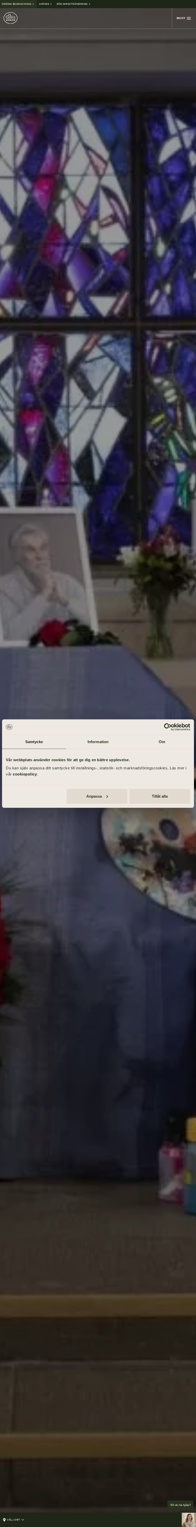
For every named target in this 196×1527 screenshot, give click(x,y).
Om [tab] (162, 742)
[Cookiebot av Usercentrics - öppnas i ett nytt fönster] (167, 727)
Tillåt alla (160, 796)
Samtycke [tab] (34, 742)
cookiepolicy (25, 774)
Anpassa (94, 796)
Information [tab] (98, 742)
